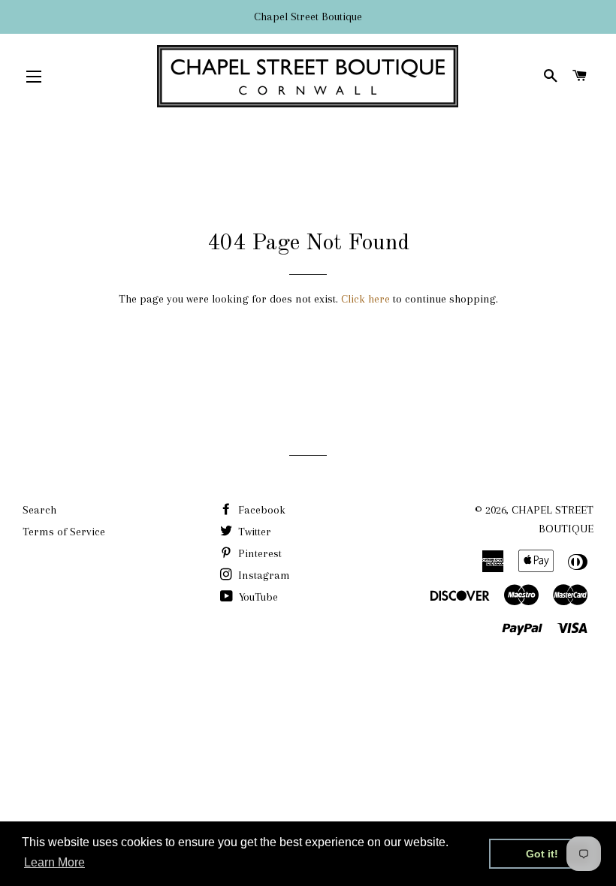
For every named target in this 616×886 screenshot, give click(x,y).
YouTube (257, 597)
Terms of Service (64, 531)
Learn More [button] (54, 862)
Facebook (260, 510)
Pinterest (258, 553)
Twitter (253, 531)
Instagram (262, 575)
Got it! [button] (542, 854)
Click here (365, 299)
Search (39, 510)
